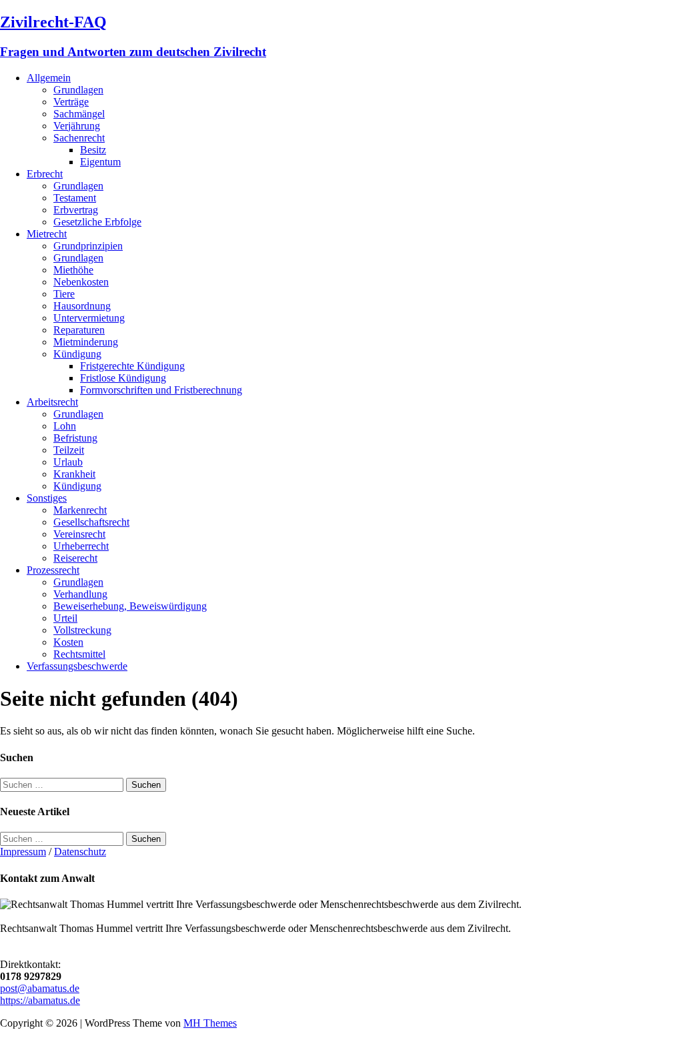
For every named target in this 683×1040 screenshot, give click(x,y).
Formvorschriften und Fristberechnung (161, 390)
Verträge (71, 101)
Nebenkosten (81, 282)
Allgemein (49, 77)
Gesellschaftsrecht (91, 522)
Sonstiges (47, 498)
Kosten (68, 642)
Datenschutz (80, 851)
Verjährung (76, 125)
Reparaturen (79, 330)
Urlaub (68, 462)
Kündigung (77, 354)
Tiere (64, 294)
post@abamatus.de (39, 988)
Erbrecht (45, 173)
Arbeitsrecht (52, 402)
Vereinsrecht (79, 534)
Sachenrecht (79, 137)
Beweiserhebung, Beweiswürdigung (130, 606)
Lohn (64, 426)
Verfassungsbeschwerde (77, 666)
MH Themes (210, 1023)
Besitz (93, 149)
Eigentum (100, 161)
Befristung (75, 438)
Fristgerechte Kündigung (132, 366)
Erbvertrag (75, 209)
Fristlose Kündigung (123, 378)
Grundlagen (78, 89)
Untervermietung (89, 318)
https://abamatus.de (40, 1000)
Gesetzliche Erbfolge (97, 221)
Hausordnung (82, 306)
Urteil (65, 618)
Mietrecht (47, 233)
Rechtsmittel (79, 654)
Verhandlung (80, 594)
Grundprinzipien (88, 245)
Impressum (23, 851)
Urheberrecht (81, 546)
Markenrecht (80, 510)
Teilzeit (68, 450)
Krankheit (74, 474)
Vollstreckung (82, 630)
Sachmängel (79, 113)
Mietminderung (85, 342)
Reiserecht (75, 558)
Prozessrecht (53, 570)
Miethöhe (73, 270)
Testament (74, 197)
